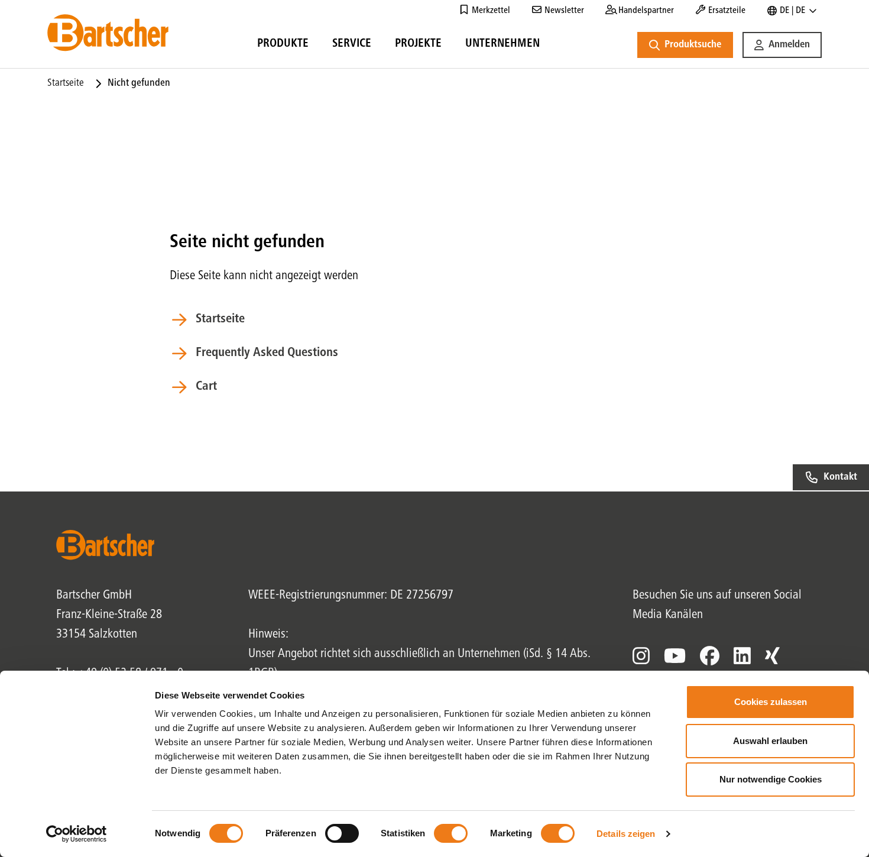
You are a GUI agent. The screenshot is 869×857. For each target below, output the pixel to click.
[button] (782, 45)
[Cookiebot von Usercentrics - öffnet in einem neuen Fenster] (76, 834)
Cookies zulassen (770, 702)
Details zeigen (625, 834)
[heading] (282, 45)
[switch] (342, 833)
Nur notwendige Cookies (770, 779)
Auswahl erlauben (770, 741)
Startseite (65, 83)
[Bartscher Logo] (107, 32)
